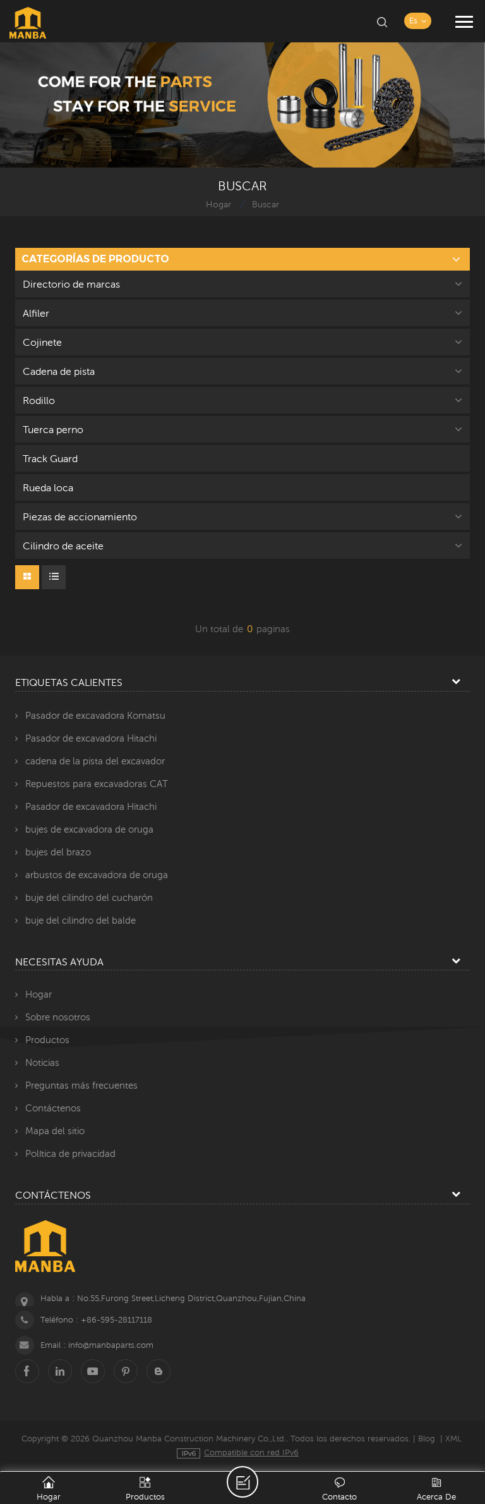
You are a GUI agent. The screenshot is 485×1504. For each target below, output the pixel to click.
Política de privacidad (70, 1153)
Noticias (42, 1062)
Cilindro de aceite (63, 545)
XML (453, 1438)
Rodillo (39, 400)
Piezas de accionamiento (80, 516)
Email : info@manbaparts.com (96, 1345)
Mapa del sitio (55, 1130)
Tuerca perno (53, 429)
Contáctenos (53, 1108)
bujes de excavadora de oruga (89, 829)
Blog (426, 1438)
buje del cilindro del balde (80, 920)
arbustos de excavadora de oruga (96, 874)
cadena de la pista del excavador (95, 760)
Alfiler (36, 313)
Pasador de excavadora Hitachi (91, 738)
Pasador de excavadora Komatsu (95, 715)
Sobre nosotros (57, 1017)
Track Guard (50, 458)
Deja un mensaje (242, 1482)
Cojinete (42, 342)
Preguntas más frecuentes (81, 1085)
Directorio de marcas (71, 284)
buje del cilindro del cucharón (89, 897)
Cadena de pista (59, 371)
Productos (47, 1039)
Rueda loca (48, 487)
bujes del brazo (58, 852)
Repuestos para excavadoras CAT (96, 783)
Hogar (218, 204)
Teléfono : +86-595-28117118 (96, 1319)
